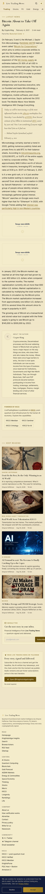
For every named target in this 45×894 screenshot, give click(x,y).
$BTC (34, 121)
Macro (4, 788)
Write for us (6, 826)
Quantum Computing (10, 763)
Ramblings (6, 798)
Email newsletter (8, 845)
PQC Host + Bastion (9, 866)
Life (3, 801)
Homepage (6, 735)
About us (5, 810)
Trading (6, 9)
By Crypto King (8, 30)
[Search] (36, 3)
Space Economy (8, 779)
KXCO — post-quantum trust (13, 854)
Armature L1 (6, 870)
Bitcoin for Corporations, (25, 46)
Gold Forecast (7, 769)
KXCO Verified (7, 857)
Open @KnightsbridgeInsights (22, 679)
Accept (33, 890)
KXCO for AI (27, 426)
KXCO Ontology (12, 426)
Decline (12, 890)
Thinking (5, 782)
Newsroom (6, 829)
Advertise (5, 816)
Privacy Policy (23, 884)
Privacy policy (7, 823)
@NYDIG (28, 117)
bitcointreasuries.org (30, 153)
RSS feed (5, 748)
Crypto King (18, 337)
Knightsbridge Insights (11, 738)
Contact (5, 819)
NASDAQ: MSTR (27, 43)
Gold (28, 9)
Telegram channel (11, 841)
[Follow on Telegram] (41, 3)
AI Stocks (5, 760)
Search (4, 741)
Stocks (15, 9)
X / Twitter (8, 838)
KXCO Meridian (12, 420)
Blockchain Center (13, 34)
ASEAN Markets (8, 772)
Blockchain (6, 766)
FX (22, 9)
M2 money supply (26, 60)
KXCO (33, 410)
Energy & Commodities (11, 776)
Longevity (6, 794)
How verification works (11, 813)
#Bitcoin (26, 113)
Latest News (13, 17)
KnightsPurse (7, 863)
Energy (36, 9)
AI (42, 9)
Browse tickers (7, 744)
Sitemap (5, 751)
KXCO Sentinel (27, 420)
